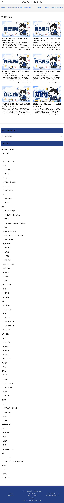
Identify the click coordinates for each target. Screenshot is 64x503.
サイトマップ (11, 495)
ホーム (11, 493)
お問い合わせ (32, 498)
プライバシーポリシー (52, 493)
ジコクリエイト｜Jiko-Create (32, 2)
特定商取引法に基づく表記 (52, 495)
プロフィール (32, 493)
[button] (61, 136)
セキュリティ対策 (32, 495)
